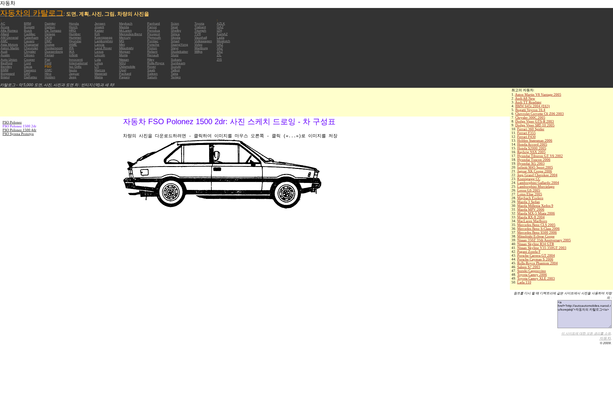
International (78, 63)
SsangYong (179, 44)
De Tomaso (53, 30)
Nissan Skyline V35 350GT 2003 (541, 248)
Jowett (99, 27)
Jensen (100, 23)
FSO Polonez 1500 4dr (19, 130)
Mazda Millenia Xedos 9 (535, 206)
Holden (50, 77)
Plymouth (154, 37)
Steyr (174, 48)
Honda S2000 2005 (531, 148)
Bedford (6, 63)
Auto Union (9, 59)
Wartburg (201, 48)
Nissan (124, 59)
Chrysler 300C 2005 (530, 117)
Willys (198, 51)
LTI (97, 66)
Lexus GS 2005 (528, 190)
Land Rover (103, 48)
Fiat (47, 59)
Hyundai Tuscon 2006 (533, 160)
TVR (197, 34)
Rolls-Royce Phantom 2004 (537, 263)
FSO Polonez (12, 122)
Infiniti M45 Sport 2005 (535, 167)
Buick (28, 30)
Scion (175, 23)
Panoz (152, 27)
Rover (151, 66)
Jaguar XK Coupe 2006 (534, 171)
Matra (99, 77)
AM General (9, 37)
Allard (5, 34)
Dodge (50, 44)
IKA (71, 51)
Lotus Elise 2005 (529, 194)
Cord (27, 63)
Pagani (124, 77)
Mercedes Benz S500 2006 (537, 232)
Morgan (124, 51)
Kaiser (99, 30)
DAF (27, 73)
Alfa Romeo (9, 30)
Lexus (99, 51)
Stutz (174, 55)
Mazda (124, 27)
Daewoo (30, 70)
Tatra (174, 73)
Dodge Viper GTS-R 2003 (534, 121)
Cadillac (29, 34)
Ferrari (49, 55)
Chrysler (30, 51)
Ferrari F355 (526, 133)
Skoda (175, 37)
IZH (219, 30)
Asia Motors (9, 44)
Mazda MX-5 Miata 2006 (536, 213)
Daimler (50, 23)
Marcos (100, 70)
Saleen (152, 73)
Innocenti (76, 59)
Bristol (5, 77)
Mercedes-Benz (130, 34)
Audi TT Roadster (528, 102)
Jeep (72, 77)
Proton (152, 48)
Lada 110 (524, 282)
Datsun (50, 27)
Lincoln (100, 55)
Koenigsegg (103, 37)
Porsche (153, 44)
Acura (5, 27)
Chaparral (31, 44)
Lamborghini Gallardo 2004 (538, 183)
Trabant (200, 27)
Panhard (153, 23)
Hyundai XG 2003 (531, 163)
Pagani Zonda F (529, 251)
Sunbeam (178, 63)
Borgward (8, 73)
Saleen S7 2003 (528, 267)
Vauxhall (200, 37)
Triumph (200, 30)
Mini (122, 44)
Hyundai (75, 41)
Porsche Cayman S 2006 (535, 259)
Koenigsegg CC (528, 179)
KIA (97, 34)
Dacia (28, 66)
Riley (150, 59)
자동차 (605, 338)
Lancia (99, 44)
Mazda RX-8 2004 (531, 217)
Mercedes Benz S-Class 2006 (538, 228)
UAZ (220, 44)
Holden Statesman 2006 (534, 140)
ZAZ (220, 51)
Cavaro (29, 41)
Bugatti (29, 27)
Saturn (152, 77)
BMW (4, 70)
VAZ (220, 48)
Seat (174, 27)
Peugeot (153, 34)
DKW (48, 37)
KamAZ (222, 34)
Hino (48, 73)
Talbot (175, 70)
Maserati (101, 73)
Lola (98, 59)
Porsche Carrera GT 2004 (536, 255)
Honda (74, 23)
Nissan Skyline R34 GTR (535, 244)
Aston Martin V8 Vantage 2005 (538, 94)
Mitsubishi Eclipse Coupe (536, 236)
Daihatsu (30, 77)
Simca (175, 34)
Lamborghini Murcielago (536, 186)
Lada (220, 37)
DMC (48, 41)
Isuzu (73, 70)
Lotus (99, 63)
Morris (123, 55)
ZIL (219, 55)
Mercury (125, 37)
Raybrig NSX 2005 (531, 152)
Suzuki (176, 66)
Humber (74, 34)
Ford (48, 63)
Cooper (29, 59)
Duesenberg (54, 51)
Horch (73, 27)
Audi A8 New (525, 98)
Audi (4, 51)
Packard (125, 73)
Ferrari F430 (526, 137)
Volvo (198, 44)
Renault (153, 55)
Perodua (153, 30)
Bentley (6, 66)
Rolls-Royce (155, 63)
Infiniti (73, 55)
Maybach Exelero (530, 198)
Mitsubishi (126, 48)
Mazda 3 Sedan (528, 202)
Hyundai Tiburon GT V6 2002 (540, 156)
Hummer (75, 37)
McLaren (125, 30)
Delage (50, 34)
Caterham (31, 37)
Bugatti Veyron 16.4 (530, 110)
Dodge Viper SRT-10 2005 (535, 125)
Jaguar (74, 73)
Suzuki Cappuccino (531, 271)
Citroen (29, 55)
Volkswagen (203, 41)
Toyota (199, 23)
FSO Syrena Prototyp (18, 134)
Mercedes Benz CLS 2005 (536, 225)
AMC (4, 41)
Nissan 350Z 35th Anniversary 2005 (544, 240)
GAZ (220, 27)
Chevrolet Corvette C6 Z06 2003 (539, 114)
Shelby (176, 30)
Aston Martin (10, 48)
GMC (48, 70)
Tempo (176, 77)
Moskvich (223, 41)
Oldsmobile (127, 66)
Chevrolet (31, 48)
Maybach (125, 23)
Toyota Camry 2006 (532, 274)
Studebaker (179, 51)
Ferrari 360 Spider (530, 129)
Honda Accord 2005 (532, 144)
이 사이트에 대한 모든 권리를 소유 (586, 333)
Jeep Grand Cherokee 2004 (537, 175)
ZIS (219, 59)
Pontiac (152, 41)
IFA (71, 48)
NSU (122, 63)
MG (121, 41)
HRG (72, 30)
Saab (151, 70)
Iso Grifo (75, 66)
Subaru (176, 59)
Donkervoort (54, 48)
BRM (27, 23)
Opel (122, 70)
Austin (5, 55)
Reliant (152, 51)
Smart (175, 41)
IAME (73, 44)
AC (3, 23)
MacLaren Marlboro (532, 221)
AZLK (221, 23)
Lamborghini (104, 41)
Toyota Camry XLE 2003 (536, 278)
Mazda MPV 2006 (530, 209)
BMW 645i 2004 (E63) (532, 106)
